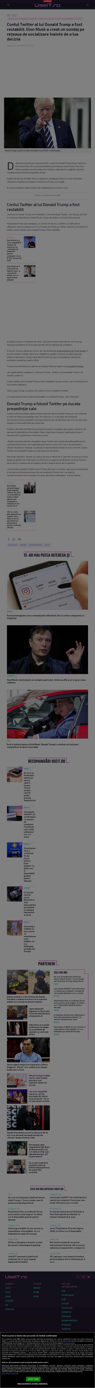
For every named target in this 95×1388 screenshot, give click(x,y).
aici (27, 1352)
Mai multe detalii (69, 1343)
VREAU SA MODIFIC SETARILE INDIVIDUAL (32, 1384)
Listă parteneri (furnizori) (10, 1373)
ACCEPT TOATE (33, 1379)
